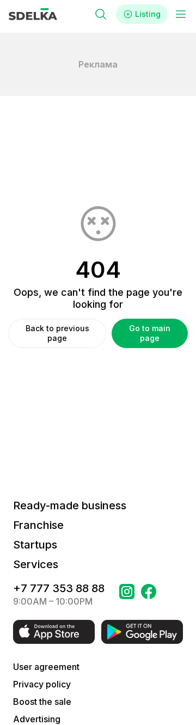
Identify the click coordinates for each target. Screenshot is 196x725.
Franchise (38, 525)
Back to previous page (57, 333)
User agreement (46, 666)
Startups (35, 544)
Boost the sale (42, 701)
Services (35, 564)
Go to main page (149, 333)
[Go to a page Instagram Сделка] (127, 595)
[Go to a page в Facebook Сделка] (148, 595)
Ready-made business (69, 505)
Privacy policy (42, 684)
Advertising (36, 719)
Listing (148, 14)
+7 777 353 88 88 (59, 588)
